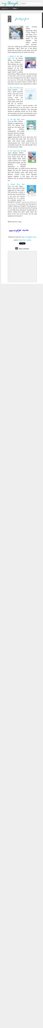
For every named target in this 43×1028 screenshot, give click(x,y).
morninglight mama (30, 237)
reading (28, 240)
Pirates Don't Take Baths (16, 185)
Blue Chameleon (15, 88)
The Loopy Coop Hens (16, 151)
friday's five (22, 19)
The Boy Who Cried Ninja (16, 120)
